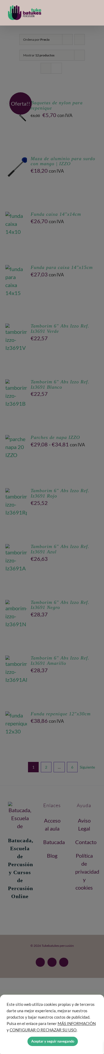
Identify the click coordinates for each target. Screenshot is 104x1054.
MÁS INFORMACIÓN (77, 1023)
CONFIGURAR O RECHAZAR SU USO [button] (43, 1030)
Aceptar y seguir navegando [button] (52, 1041)
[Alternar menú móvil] (94, 13)
